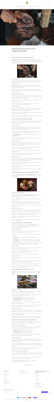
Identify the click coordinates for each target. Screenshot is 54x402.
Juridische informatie (7, 374)
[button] (5, 3)
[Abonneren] (18, 392)
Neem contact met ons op (7, 383)
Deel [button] (13, 55)
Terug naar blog (27, 364)
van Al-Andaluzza (19, 360)
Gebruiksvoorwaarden (7, 380)
